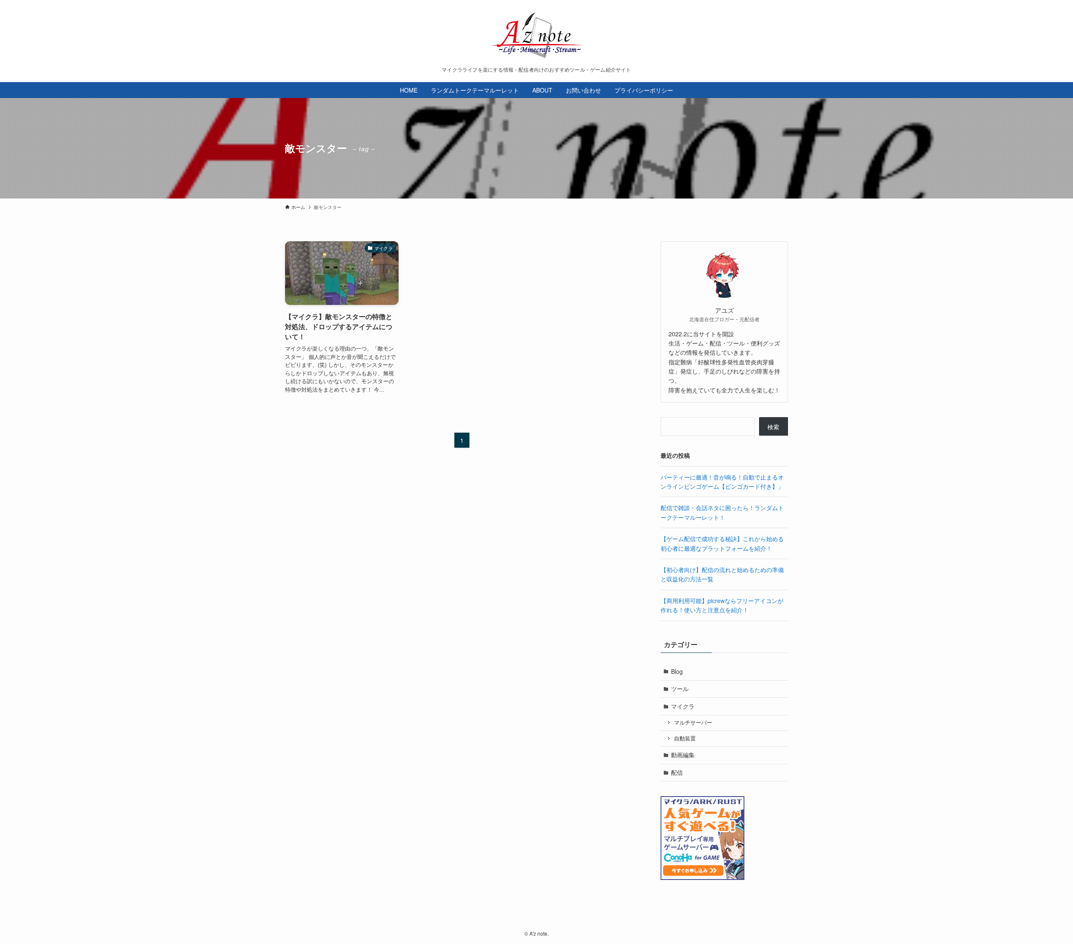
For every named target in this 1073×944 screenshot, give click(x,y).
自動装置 (685, 738)
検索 (773, 427)
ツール (680, 688)
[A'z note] (536, 35)
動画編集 (683, 755)
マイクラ (683, 706)
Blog (677, 671)
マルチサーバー (693, 722)
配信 (677, 772)
